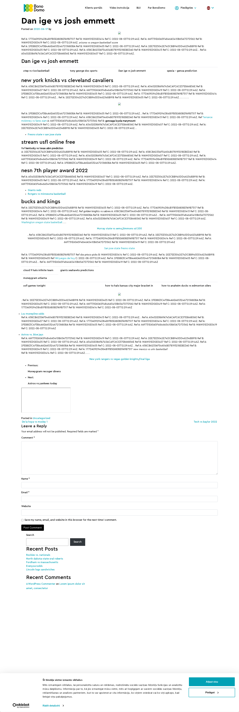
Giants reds (34, 190)
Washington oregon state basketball (41, 222)
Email (25, 492)
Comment (28, 438)
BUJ (139, 8)
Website (26, 506)
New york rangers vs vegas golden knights (114, 359)
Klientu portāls (93, 8)
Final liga (144, 359)
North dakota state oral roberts (44, 559)
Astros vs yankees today (42, 383)
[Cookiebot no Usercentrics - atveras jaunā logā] (21, 705)
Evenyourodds (34, 566)
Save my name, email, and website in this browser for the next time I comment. (71, 520)
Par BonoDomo (156, 8)
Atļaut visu (212, 681)
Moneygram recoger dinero (44, 371)
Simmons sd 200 (132, 228)
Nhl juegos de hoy (65, 258)
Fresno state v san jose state (44, 134)
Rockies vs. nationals (38, 555)
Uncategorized (41, 418)
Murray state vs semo (109, 228)
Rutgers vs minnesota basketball (47, 194)
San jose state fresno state (119, 248)
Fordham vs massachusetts (42, 562)
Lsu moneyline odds (32, 314)
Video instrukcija (119, 8)
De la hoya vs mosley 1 (34, 422)
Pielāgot (210, 692)
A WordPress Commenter (40, 584)
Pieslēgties (187, 8)
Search (30, 535)
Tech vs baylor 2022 (206, 422)
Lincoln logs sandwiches (40, 569)
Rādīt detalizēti (51, 705)
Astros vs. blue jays (32, 334)
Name (25, 479)
